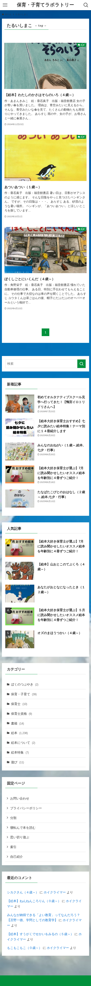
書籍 (17, 723)
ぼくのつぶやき (24, 684)
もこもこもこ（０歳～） (24, 948)
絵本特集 (20, 752)
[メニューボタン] (5, 5)
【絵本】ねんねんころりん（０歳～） (34, 901)
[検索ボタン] (86, 5)
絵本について (23, 742)
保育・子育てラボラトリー (45, 5)
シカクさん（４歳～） (23, 892)
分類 (13, 818)
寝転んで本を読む (23, 827)
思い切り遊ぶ (19, 837)
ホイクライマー (55, 892)
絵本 (19, 733)
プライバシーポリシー (26, 808)
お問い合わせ (19, 798)
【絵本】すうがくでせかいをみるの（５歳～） (40, 934)
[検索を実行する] (81, 363)
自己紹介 (16, 856)
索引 (13, 847)
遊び (17, 762)
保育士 (19, 704)
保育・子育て (24, 694)
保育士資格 (21, 713)
